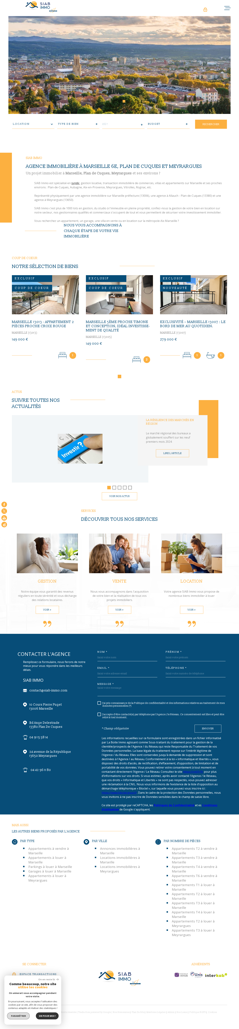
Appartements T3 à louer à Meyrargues (193, 932)
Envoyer (208, 728)
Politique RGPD (197, 1012)
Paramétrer (18, 1015)
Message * (105, 684)
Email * (103, 668)
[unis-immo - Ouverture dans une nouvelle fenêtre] (196, 974)
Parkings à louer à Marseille (50, 866)
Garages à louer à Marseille (49, 871)
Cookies (212, 1012)
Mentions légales (156, 1012)
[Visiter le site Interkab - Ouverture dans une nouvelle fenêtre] (216, 975)
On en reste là (46, 979)
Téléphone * (176, 668)
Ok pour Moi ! (47, 1015)
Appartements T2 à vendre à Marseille (194, 850)
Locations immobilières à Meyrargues (120, 869)
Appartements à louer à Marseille (47, 859)
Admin (171, 1012)
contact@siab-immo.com (48, 691)
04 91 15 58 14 (38, 737)
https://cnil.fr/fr (193, 772)
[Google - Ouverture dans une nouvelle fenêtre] (4, 524)
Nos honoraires (121, 1012)
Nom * (102, 652)
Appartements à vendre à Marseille (48, 850)
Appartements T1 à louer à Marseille (193, 887)
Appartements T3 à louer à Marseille (193, 905)
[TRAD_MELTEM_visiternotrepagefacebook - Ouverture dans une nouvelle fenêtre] (4, 504)
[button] (115, 101)
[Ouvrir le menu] (227, 8)
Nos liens (182, 1012)
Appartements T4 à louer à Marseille (193, 914)
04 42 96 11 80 (41, 770)
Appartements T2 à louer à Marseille (193, 896)
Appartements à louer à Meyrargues (47, 878)
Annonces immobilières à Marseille (120, 850)
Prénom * (174, 652)
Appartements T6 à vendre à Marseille (194, 878)
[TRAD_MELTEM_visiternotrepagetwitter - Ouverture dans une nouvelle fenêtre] (4, 511)
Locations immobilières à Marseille (120, 859)
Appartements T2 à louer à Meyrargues (193, 923)
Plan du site (138, 1012)
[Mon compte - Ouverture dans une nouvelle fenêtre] (205, 9)
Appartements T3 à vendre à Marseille (194, 859)
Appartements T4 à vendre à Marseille (194, 869)
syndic (75, 183)
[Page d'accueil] (41, 7)
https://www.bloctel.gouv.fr (119, 793)
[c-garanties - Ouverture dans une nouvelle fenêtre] (181, 975)
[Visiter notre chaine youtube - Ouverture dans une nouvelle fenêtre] (4, 518)
